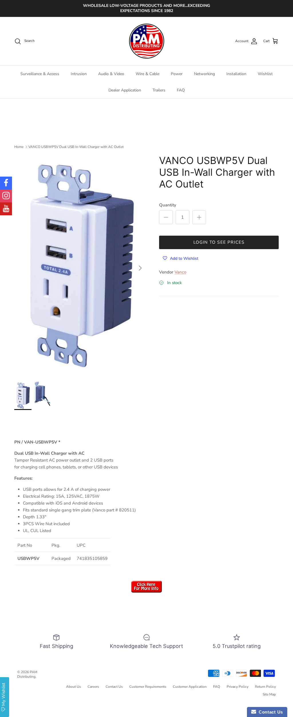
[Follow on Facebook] (6, 183)
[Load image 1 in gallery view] (80, 265)
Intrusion (79, 74)
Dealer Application (124, 90)
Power (177, 74)
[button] (180, 258)
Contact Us (114, 686)
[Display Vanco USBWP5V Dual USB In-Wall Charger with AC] (146, 591)
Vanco (180, 272)
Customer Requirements (147, 686)
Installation (236, 74)
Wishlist (265, 74)
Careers (93, 686)
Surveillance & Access (39, 74)
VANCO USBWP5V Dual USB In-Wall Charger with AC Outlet (76, 146)
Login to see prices (219, 242)
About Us (73, 686)
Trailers (159, 90)
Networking (204, 74)
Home (18, 146)
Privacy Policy (237, 686)
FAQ (181, 90)
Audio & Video (111, 74)
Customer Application (190, 686)
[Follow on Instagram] (6, 195)
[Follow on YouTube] (6, 208)
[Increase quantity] (199, 217)
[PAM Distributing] (146, 41)
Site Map (269, 694)
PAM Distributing (27, 674)
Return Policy (265, 686)
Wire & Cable (147, 74)
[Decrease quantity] (166, 217)
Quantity (167, 205)
